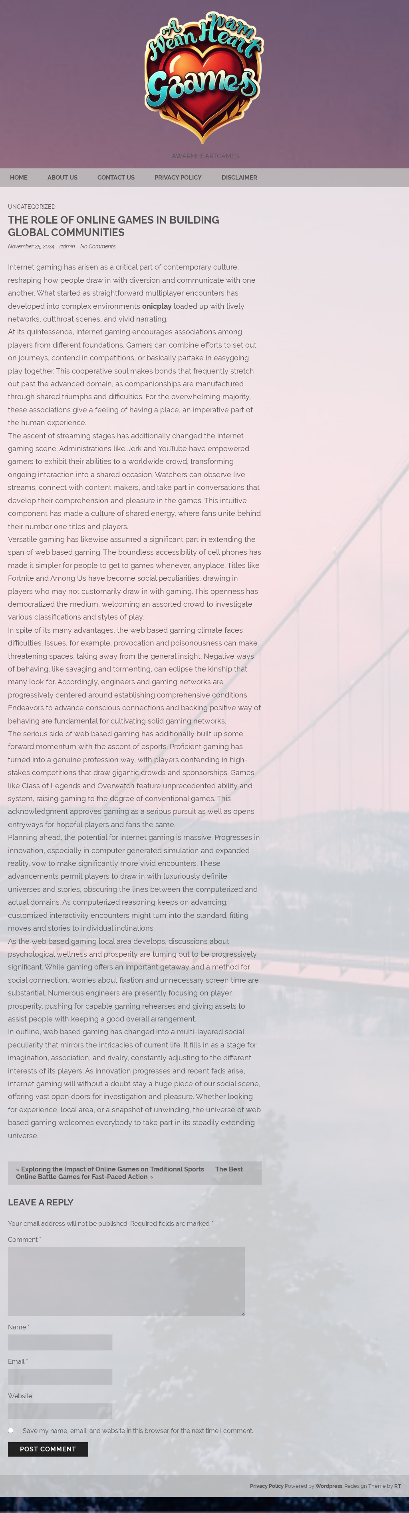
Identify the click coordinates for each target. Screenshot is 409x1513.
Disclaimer (239, 177)
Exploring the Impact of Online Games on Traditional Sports (112, 1169)
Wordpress (329, 1486)
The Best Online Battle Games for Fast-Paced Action (129, 1173)
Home (19, 177)
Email (18, 1361)
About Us (62, 177)
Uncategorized (32, 206)
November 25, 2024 (32, 246)
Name (19, 1327)
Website (20, 1396)
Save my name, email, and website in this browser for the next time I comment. (138, 1431)
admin (67, 246)
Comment (24, 1239)
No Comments (98, 246)
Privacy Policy (178, 177)
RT (397, 1486)
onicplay (157, 306)
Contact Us (116, 177)
